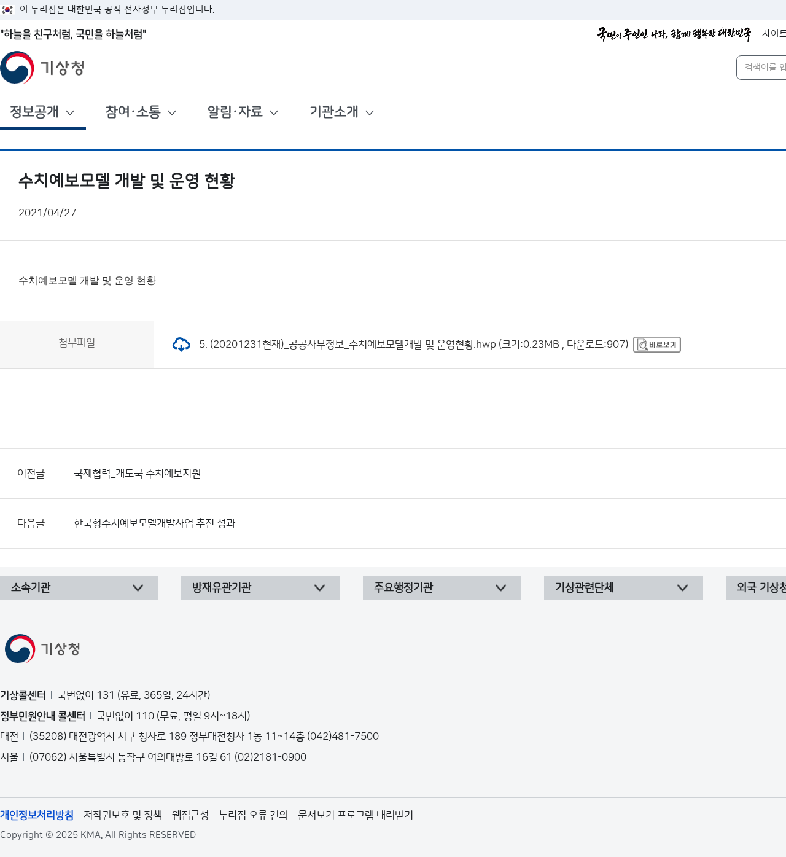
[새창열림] (657, 344)
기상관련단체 (584, 588)
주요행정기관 (403, 588)
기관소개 (334, 112)
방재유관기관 (221, 588)
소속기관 (30, 588)
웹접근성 (190, 815)
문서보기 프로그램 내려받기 (355, 815)
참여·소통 (133, 112)
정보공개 (34, 112)
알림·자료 (235, 112)
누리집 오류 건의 (253, 815)
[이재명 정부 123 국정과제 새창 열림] (674, 34)
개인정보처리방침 (37, 815)
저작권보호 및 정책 (123, 815)
